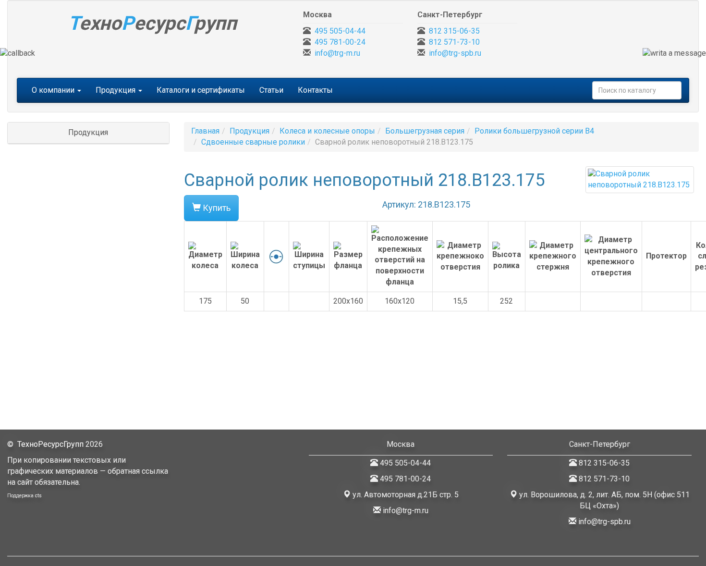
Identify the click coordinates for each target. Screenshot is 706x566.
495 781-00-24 (340, 42)
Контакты (315, 90)
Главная (205, 130)
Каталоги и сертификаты (201, 90)
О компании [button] (54, 90)
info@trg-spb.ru (455, 53)
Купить (216, 208)
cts (38, 495)
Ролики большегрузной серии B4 (534, 130)
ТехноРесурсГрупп (50, 444)
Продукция (249, 130)
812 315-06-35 (454, 31)
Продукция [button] (116, 90)
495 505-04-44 (340, 31)
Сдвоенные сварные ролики (253, 142)
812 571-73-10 (454, 42)
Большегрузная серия (424, 130)
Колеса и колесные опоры (327, 130)
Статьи (271, 90)
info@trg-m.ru (337, 53)
